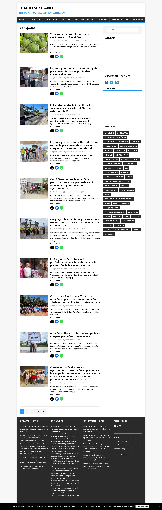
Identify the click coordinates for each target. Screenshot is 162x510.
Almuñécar (34, 20)
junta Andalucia (111, 172)
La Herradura (51, 20)
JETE (126, 168)
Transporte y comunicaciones (117, 230)
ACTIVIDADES (109, 133)
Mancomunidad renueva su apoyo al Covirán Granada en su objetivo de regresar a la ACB (64, 490)
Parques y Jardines (121, 203)
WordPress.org (119, 449)
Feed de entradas (120, 441)
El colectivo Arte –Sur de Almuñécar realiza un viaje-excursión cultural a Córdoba (96, 466)
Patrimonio (133, 212)
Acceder (117, 437)
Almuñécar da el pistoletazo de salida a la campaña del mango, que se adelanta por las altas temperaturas (33, 460)
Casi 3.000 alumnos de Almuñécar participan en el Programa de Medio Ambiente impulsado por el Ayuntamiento (72, 184)
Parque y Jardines (112, 208)
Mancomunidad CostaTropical (117, 181)
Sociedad (66, 20)
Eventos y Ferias (111, 159)
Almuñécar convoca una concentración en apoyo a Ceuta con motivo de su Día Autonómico (34, 429)
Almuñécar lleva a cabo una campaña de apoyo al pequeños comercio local (75, 335)
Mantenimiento (111, 186)
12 (38, 411)
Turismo (136, 230)
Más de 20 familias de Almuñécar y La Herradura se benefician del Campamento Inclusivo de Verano (33, 437)
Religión (116, 216)
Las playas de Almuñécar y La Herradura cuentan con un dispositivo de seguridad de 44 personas (75, 222)
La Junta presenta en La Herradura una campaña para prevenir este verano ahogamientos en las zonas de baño (74, 145)
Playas (107, 216)
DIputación (120, 150)
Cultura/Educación (84, 20)
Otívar (107, 203)
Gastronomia (130, 164)
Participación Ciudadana (115, 212)
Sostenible (119, 225)
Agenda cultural (120, 20)
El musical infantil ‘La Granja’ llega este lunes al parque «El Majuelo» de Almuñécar (97, 429)
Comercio (135, 142)
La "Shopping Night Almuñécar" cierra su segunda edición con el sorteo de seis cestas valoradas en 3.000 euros (64, 456)
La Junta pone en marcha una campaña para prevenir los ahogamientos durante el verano (74, 71)
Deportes (102, 20)
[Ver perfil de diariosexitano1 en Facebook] (115, 426)
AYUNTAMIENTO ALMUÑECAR (115, 137)
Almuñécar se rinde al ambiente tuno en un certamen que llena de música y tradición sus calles (96, 457)
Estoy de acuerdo (142, 506)
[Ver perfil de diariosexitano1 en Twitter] (117, 426)
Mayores (124, 186)
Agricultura (122, 133)
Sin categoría (128, 221)
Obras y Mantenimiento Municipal (118, 199)
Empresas (108, 155)
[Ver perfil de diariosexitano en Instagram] (120, 426)
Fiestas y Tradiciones (129, 159)
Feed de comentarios (121, 445)
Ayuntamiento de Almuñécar (116, 142)
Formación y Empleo (113, 164)
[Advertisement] (122, 57)
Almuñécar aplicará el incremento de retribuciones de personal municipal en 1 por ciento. (65, 429)
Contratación (110, 146)
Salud (126, 216)
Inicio (21, 20)
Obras (107, 194)
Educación (132, 150)
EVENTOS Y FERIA (121, 155)
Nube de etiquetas (120, 455)
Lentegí (129, 177)
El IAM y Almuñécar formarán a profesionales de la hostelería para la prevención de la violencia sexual (73, 262)
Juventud (125, 172)
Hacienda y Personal (113, 168)
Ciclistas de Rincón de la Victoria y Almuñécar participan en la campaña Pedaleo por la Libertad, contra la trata (75, 299)
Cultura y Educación (128, 146)
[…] (54, 49)
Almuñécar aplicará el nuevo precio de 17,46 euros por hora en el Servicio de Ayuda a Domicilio (65, 463)
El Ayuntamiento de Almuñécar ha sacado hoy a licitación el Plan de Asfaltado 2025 (71, 108)
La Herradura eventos (114, 177)
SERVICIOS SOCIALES (112, 221)
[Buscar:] (122, 30)
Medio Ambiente (111, 190)
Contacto (138, 20)
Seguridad (136, 216)
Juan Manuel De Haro (74, 40)
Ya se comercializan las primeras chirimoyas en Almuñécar (70, 35)
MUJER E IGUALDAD (127, 190)
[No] (159, 507)
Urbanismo (109, 234)
